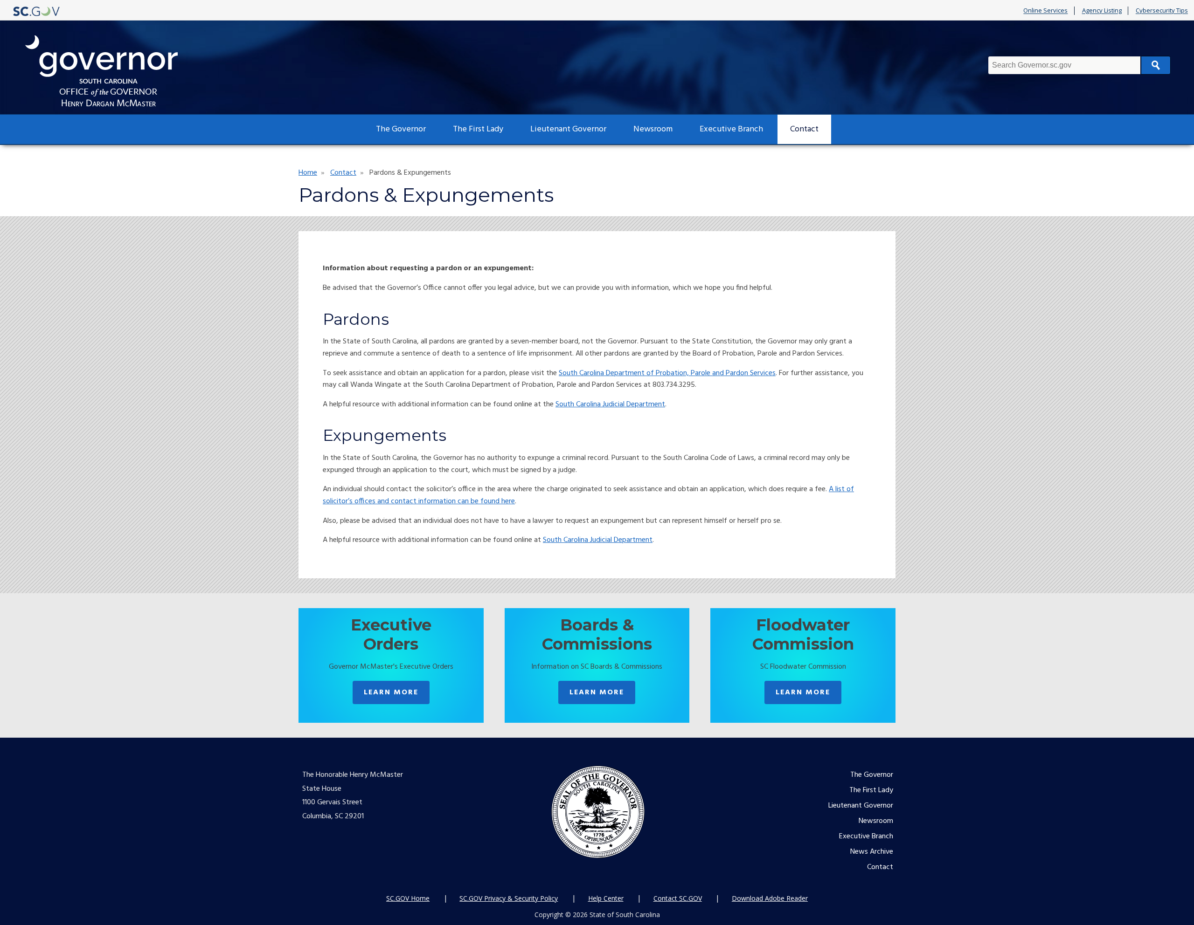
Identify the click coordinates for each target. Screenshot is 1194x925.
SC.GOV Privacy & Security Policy (508, 898)
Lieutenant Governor (568, 129)
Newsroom (653, 129)
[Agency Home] (110, 71)
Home (307, 173)
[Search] (1156, 65)
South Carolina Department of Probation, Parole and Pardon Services (667, 373)
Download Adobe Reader (770, 898)
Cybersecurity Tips (1162, 11)
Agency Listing (1102, 11)
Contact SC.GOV (677, 898)
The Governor (401, 129)
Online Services (1045, 11)
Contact (804, 129)
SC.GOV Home (408, 898)
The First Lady (478, 129)
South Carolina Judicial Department (610, 404)
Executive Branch (731, 129)
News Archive (871, 852)
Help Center (606, 898)
